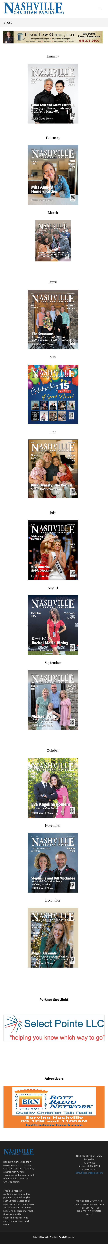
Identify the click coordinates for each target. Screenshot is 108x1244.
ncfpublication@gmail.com (89, 1173)
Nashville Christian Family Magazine (57, 1237)
